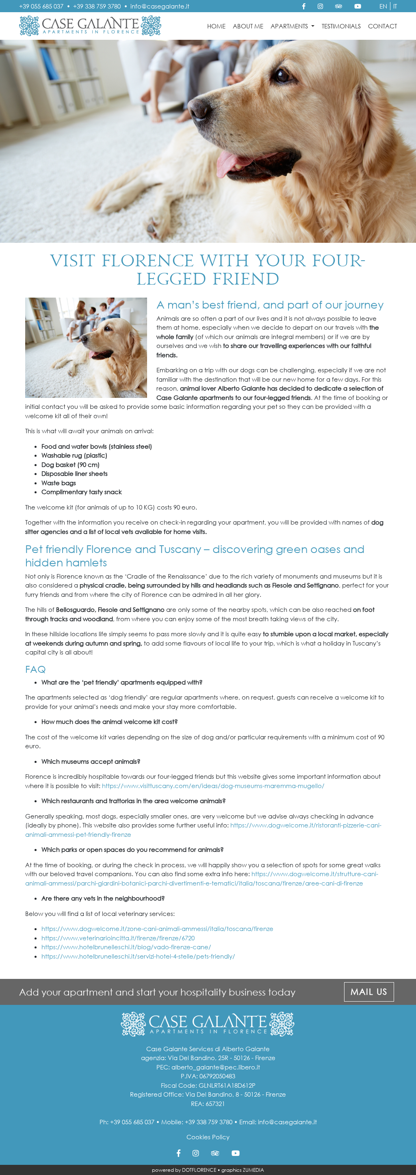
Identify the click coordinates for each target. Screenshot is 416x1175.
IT (395, 6)
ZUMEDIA (253, 1169)
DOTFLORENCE (199, 1169)
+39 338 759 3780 (97, 6)
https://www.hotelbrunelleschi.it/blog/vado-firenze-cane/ (126, 947)
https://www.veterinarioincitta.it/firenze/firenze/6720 (118, 938)
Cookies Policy (208, 1137)
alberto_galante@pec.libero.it (215, 1067)
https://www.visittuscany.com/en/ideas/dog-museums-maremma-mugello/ (213, 786)
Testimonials (341, 26)
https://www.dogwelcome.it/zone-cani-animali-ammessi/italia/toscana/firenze (157, 928)
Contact (382, 26)
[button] (369, 992)
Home (216, 26)
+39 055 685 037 (41, 6)
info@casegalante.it (159, 6)
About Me (248, 26)
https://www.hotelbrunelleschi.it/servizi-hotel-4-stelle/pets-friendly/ (138, 956)
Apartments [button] (290, 26)
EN (383, 6)
